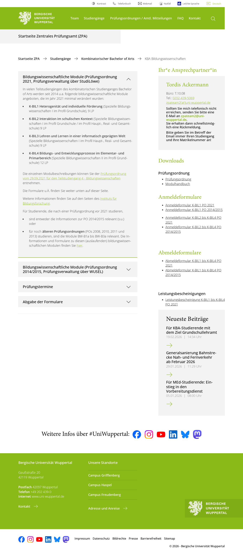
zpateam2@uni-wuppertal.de (185, 118)
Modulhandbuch (177, 184)
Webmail (147, 3)
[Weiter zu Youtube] (161, 435)
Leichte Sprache (191, 3)
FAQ (180, 18)
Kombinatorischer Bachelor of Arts (108, 59)
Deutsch (217, 3)
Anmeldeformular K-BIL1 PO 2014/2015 (194, 210)
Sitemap (169, 538)
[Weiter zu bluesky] (185, 434)
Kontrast (101, 3)
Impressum (82, 538)
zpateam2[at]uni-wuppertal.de (188, 102)
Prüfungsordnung (178, 179)
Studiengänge (94, 18)
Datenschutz (101, 538)
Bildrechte (119, 538)
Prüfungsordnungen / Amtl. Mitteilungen (141, 18)
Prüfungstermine (38, 286)
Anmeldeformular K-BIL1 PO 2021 (189, 205)
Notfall (167, 3)
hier (79, 245)
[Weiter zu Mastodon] (197, 434)
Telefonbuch (124, 3)
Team (74, 18)
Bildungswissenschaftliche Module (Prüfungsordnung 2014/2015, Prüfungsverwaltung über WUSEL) (70, 269)
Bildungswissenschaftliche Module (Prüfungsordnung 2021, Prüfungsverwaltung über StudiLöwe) (70, 79)
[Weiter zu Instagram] (149, 434)
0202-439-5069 (183, 98)
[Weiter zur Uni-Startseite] (42, 18)
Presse (133, 538)
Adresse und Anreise (104, 508)
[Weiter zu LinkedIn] (173, 434)
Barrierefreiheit (151, 538)
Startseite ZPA (29, 59)
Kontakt (195, 18)
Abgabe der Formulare (43, 301)
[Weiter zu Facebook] (137, 434)
